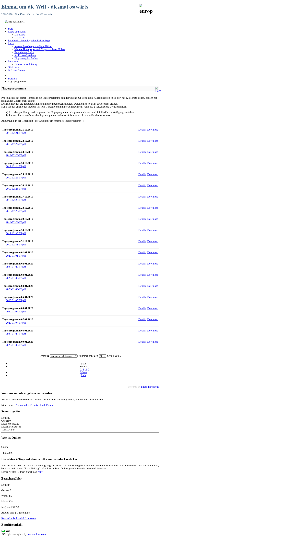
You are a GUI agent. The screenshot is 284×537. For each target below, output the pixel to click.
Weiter (83, 372)
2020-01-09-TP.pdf (16, 345)
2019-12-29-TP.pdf (16, 222)
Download (152, 129)
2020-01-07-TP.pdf (16, 322)
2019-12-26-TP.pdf (16, 188)
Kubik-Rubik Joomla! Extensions (18, 518)
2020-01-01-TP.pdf (16, 255)
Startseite (12, 78)
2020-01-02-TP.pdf (16, 266)
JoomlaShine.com (36, 534)
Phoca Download (150, 386)
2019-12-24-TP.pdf (16, 166)
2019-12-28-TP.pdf (16, 211)
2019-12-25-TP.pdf (16, 177)
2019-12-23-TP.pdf (16, 155)
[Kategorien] (158, 90)
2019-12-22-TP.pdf (16, 144)
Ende (83, 375)
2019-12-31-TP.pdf (16, 244)
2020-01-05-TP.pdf (16, 300)
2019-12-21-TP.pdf (16, 133)
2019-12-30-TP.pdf (16, 233)
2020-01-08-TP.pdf (16, 333)
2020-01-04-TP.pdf (16, 289)
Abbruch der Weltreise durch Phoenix (35, 405)
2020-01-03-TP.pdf (16, 278)
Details (142, 129)
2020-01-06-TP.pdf (16, 311)
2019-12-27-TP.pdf (16, 199)
